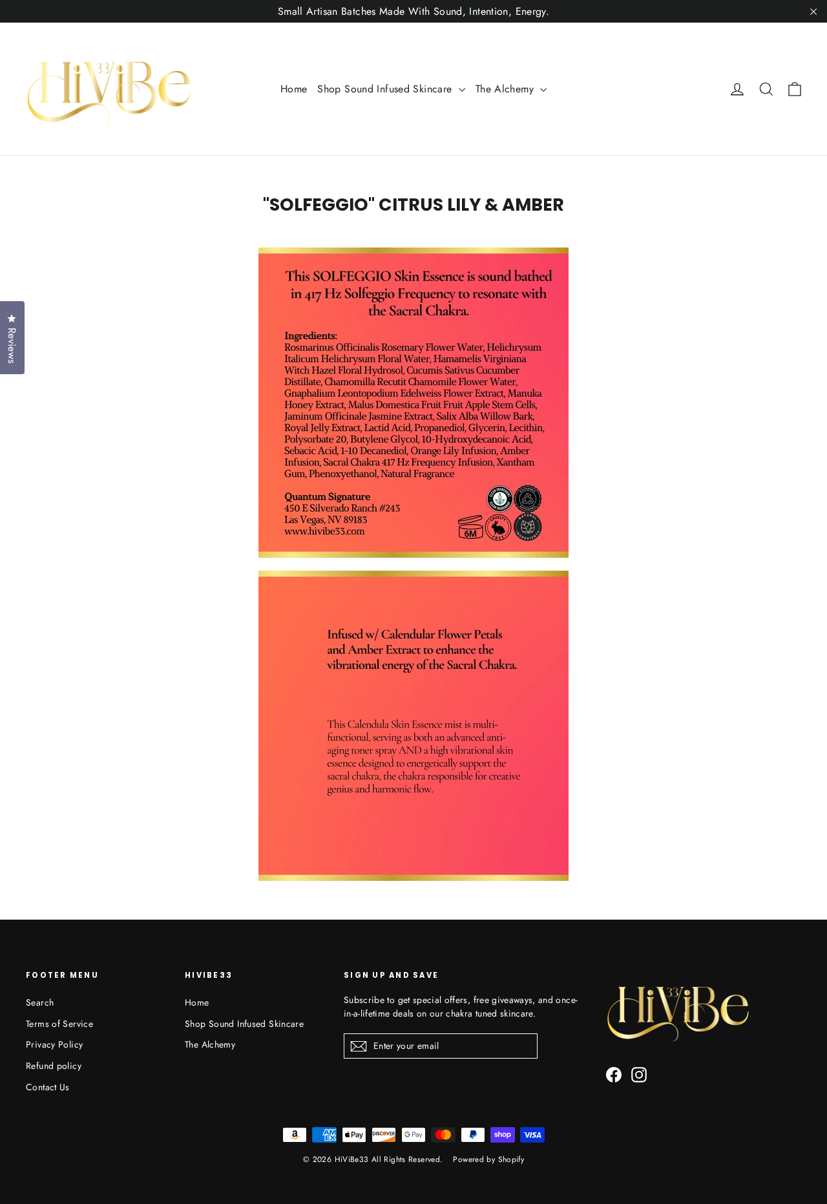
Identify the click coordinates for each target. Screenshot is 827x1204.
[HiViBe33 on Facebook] (614, 1074)
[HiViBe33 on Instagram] (639, 1074)
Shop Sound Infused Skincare (386, 88)
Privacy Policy (54, 1044)
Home (294, 88)
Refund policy (53, 1065)
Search (40, 1002)
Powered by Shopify (488, 1159)
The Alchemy (507, 88)
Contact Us (48, 1087)
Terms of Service (59, 1023)
